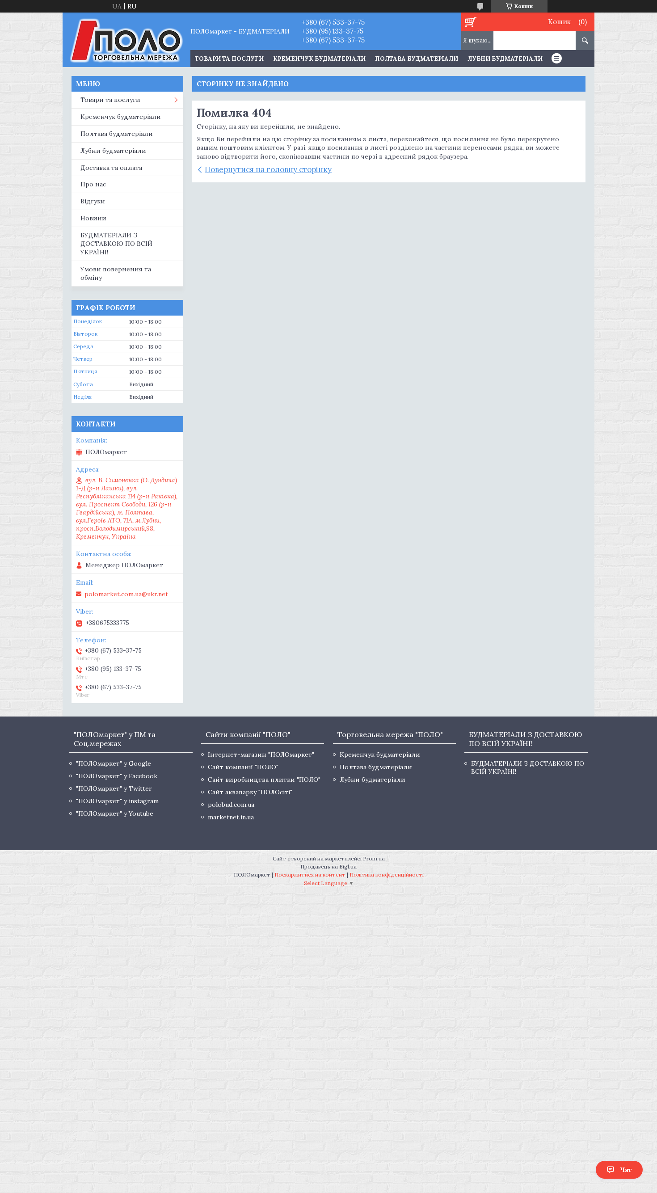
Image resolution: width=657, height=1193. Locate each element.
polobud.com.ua (231, 805)
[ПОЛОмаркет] (126, 40)
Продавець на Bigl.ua (328, 866)
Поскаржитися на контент (309, 874)
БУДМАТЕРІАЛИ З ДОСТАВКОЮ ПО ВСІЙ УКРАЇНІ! (116, 243)
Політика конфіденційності (387, 874)
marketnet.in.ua (231, 817)
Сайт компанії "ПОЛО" (243, 767)
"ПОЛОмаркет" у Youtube (114, 813)
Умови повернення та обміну (115, 273)
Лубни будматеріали (505, 59)
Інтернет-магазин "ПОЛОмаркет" (261, 754)
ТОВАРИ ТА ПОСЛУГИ (229, 59)
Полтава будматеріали (416, 59)
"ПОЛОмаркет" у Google (113, 763)
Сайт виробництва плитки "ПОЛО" (264, 780)
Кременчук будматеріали (319, 59)
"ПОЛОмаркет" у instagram (117, 801)
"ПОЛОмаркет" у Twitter (114, 788)
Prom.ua (374, 858)
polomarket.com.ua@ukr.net (126, 594)
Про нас (93, 184)
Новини (93, 218)
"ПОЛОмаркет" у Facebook (116, 776)
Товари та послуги (110, 100)
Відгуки (92, 201)
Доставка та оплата (111, 168)
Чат (626, 1170)
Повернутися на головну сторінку (268, 169)
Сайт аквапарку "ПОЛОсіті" (250, 792)
